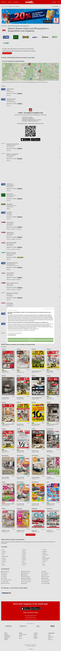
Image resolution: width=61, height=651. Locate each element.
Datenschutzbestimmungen (48, 308)
